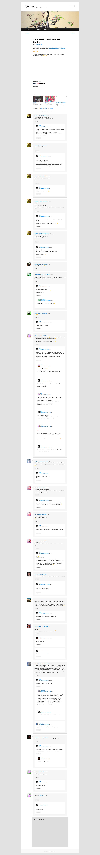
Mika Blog (29, 6)
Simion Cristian (37, 274)
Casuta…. (35, 102)
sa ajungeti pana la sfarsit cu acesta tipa (57, 48)
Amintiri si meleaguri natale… (37, 29)
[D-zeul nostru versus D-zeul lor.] (61, 99)
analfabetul (36, 115)
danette (36, 313)
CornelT (36, 264)
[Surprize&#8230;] (50, 99)
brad (35, 487)
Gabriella (40, 637)
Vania (35, 574)
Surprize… (46, 102)
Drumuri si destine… (47, 29)
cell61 (36, 335)
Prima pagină (28, 29)
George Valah (37, 663)
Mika (46, 108)
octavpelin (36, 461)
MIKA (40, 125)
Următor (73, 33)
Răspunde (37, 121)
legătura (51, 108)
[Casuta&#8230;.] (38, 99)
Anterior (27, 33)
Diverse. (41, 108)
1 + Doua (36, 626)
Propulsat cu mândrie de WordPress (50, 850)
